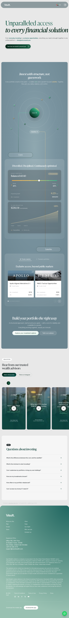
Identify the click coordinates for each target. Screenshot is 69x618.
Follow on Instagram (24, 374)
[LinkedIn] (18, 596)
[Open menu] (65, 5)
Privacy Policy (43, 593)
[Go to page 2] (9, 301)
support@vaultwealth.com (14, 549)
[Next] (59, 301)
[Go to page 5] (13, 301)
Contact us (28, 532)
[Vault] (7, 5)
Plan (7, 524)
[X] (25, 596)
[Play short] (14, 408)
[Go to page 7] (16, 301)
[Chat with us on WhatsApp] (64, 613)
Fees (26, 524)
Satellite (33, 131)
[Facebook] (22, 596)
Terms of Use (32, 593)
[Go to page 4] (12, 301)
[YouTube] (28, 596)
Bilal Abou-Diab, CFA (13, 503)
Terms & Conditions (19, 593)
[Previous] (55, 301)
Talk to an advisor (48, 333)
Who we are (28, 529)
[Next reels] (8, 383)
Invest (8, 527)
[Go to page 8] (17, 301)
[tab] (25, 259)
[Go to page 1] (8, 301)
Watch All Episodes (9, 374)
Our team (27, 527)
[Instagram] (15, 596)
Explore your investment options (25, 333)
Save (7, 529)
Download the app (31, 607)
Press (51, 593)
